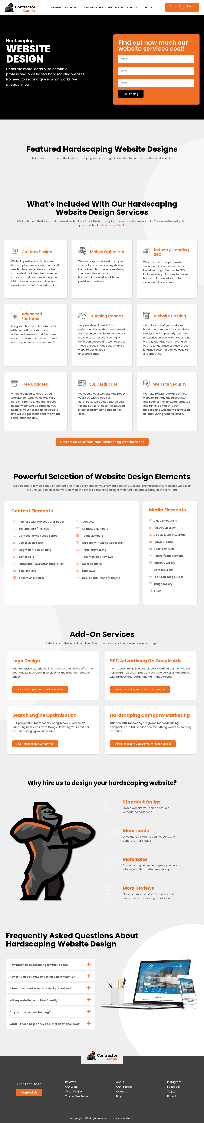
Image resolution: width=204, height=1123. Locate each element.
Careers (121, 1091)
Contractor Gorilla (113, 225)
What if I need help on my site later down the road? (45, 1024)
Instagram (174, 1082)
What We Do (115, 7)
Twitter (172, 1091)
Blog (119, 1096)
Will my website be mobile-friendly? (34, 1000)
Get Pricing (131, 94)
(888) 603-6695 (29, 1084)
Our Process (124, 1087)
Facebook (173, 1087)
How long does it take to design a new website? (42, 977)
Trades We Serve (90, 7)
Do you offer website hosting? (30, 1012)
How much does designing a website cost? (39, 965)
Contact (147, 7)
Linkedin (172, 1096)
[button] (50, 964)
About (120, 1082)
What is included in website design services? (40, 988)
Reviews (56, 7)
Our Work (70, 7)
